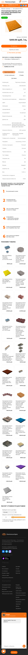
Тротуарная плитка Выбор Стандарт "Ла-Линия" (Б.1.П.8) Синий (7, 328)
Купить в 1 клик (14, 49)
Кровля (17, 597)
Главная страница (5, 8)
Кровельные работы (20, 599)
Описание (21, 72)
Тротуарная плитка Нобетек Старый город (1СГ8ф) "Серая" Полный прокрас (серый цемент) (20, 282)
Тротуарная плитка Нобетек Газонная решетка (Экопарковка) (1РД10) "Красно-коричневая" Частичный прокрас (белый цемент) (20, 331)
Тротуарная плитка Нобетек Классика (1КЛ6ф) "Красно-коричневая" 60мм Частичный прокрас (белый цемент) (7, 404)
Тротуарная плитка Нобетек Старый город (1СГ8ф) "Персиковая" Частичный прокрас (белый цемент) (20, 404)
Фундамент (18, 608)
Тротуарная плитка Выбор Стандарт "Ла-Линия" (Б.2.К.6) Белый (7, 475)
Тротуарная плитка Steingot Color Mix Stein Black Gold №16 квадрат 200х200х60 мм (7, 453)
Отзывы (21, 75)
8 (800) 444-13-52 (13, 5)
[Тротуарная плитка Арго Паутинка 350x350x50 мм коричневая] (14, 26)
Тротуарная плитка (18, 8)
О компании (5, 571)
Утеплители (18, 601)
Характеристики (8, 72)
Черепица (18, 604)
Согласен (14, 652)
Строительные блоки (21, 595)
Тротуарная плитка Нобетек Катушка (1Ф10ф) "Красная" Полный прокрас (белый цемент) (20, 305)
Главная (4, 566)
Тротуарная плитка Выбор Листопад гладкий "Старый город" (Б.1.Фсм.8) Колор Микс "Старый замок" (20, 357)
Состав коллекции (9, 75)
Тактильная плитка (6, 587)
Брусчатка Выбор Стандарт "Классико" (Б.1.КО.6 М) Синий (7, 257)
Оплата (17, 568)
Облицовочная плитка (7, 593)
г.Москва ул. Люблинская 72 (11, 59)
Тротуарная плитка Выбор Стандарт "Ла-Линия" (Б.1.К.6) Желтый (21, 452)
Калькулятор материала (7, 577)
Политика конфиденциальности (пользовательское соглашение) (9, 547)
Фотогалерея (5, 568)
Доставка (14, 78)
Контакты (18, 571)
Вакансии (18, 573)
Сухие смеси (19, 590)
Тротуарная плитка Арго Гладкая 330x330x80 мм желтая (7, 281)
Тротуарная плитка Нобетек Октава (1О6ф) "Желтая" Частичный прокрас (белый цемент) (20, 259)
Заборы (17, 606)
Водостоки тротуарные (18, 587)
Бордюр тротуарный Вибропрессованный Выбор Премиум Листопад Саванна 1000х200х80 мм (7, 357)
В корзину (14, 46)
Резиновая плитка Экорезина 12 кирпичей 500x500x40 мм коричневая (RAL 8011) (7, 380)
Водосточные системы (7, 591)
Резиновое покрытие (21, 592)
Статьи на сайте (5, 575)
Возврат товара (5, 573)
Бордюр (18, 584)
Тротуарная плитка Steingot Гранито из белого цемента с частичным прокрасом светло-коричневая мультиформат (7, 429)
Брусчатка (4, 589)
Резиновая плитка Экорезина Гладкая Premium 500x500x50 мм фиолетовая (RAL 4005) (21, 476)
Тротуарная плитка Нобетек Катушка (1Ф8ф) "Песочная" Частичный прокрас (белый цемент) (7, 306)
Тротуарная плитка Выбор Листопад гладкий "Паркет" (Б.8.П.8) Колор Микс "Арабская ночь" (20, 380)
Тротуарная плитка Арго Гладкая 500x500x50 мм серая (7, 498)
